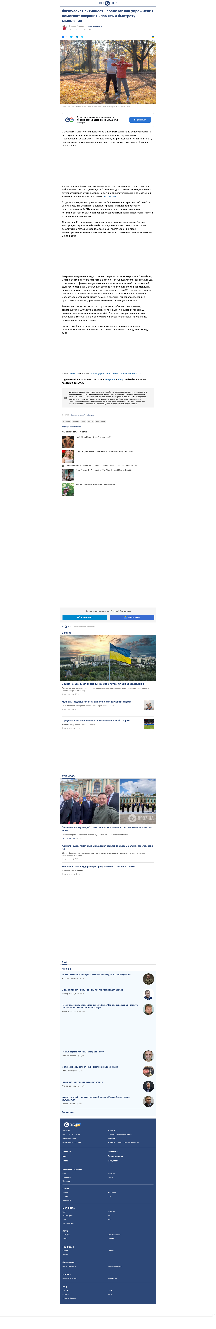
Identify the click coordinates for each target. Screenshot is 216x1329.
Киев (64, 1173)
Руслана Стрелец (76, 26)
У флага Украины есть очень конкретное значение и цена (90, 1067)
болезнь (75, 421)
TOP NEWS (68, 776)
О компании (66, 1130)
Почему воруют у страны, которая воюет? (83, 1052)
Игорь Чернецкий (69, 1071)
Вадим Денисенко (70, 1011)
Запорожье (66, 1177)
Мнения (66, 968)
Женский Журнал (69, 1298)
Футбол (65, 1192)
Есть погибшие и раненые (72, 870)
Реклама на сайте (69, 1138)
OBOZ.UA (74, 373)
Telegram (110, 379)
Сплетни (111, 1290)
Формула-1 (66, 1200)
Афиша (65, 1290)
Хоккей (65, 1196)
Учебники (111, 1212)
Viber (120, 379)
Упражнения (100, 421)
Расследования (115, 1156)
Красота (65, 1294)
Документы (112, 1138)
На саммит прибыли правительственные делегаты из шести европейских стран (95, 835)
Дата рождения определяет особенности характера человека (88, 706)
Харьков (111, 1173)
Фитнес (90, 421)
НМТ (110, 1219)
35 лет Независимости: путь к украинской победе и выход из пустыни (96, 975)
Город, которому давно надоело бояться (82, 1082)
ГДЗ (64, 1212)
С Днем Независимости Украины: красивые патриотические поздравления (103, 684)
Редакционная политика (71, 426)
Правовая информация (71, 1134)
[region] (108, 165)
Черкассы (66, 1181)
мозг (83, 421)
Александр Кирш (69, 1086)
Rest (64, 962)
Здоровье (66, 421)
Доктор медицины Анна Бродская (83, 415)
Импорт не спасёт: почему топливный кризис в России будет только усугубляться (96, 1098)
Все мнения (67, 1112)
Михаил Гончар (68, 1104)
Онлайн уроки (67, 1216)
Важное (66, 632)
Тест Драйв (67, 1235)
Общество (113, 1161)
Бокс (110, 1196)
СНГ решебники (68, 1223)
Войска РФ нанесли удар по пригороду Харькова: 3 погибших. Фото (98, 866)
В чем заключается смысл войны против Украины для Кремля (92, 990)
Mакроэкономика (115, 1266)
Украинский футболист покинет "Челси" (78, 724)
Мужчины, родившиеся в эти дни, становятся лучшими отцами (96, 701)
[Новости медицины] (66, 627)
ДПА (109, 1216)
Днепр (110, 1177)
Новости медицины (94, 26)
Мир (64, 1156)
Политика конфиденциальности (120, 1134)
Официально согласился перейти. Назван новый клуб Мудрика (96, 720)
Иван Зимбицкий (69, 1056)
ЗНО (64, 1219)
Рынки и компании (69, 1266)
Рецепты (65, 1251)
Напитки (111, 1251)
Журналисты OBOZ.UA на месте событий (123, 1142)
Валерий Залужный (70, 978)
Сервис (111, 1239)
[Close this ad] (214, 1315)
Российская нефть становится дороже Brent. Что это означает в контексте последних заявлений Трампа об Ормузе (100, 1006)
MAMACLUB (112, 1278)
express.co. (110, 196)
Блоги (65, 1161)
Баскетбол (112, 1192)
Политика (113, 1151)
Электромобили (114, 1235)
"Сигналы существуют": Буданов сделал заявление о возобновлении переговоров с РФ (107, 847)
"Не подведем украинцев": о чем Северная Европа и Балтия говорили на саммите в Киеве (107, 829)
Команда (111, 1130)
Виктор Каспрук (69, 994)
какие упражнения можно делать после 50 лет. (117, 373)
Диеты (65, 1255)
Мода (110, 1294)
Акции (64, 1239)
